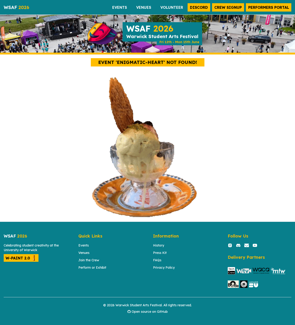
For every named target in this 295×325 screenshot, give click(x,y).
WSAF (16, 7)
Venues (83, 253)
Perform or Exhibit (92, 267)
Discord (199, 7)
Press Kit (160, 253)
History (158, 245)
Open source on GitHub (150, 312)
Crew (228, 7)
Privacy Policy (164, 267)
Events (83, 245)
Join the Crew (88, 260)
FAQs (157, 260)
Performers (268, 7)
